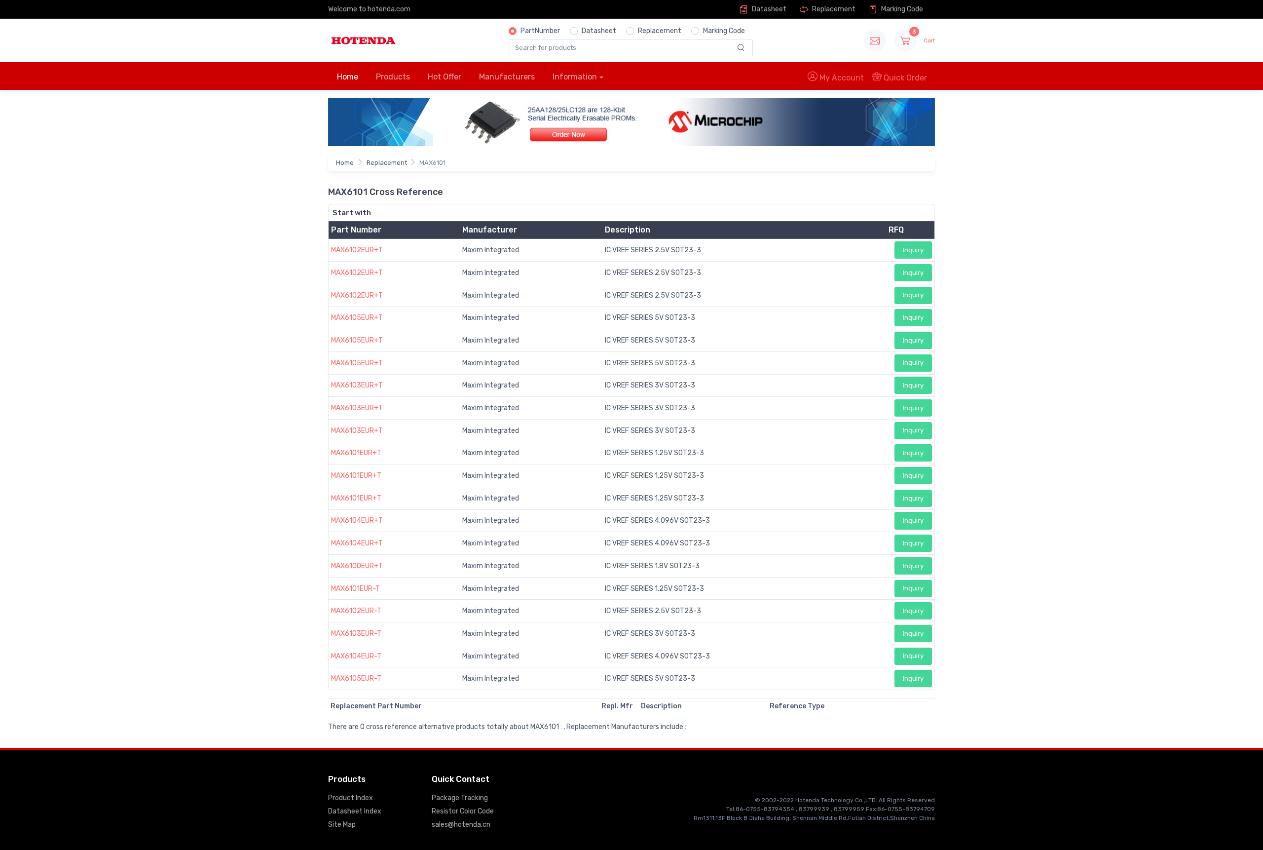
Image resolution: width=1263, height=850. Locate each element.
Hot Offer (444, 76)
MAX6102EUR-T (356, 611)
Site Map (342, 824)
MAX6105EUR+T (357, 317)
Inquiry (913, 250)
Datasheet (768, 9)
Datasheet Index (354, 811)
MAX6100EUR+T (357, 566)
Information (575, 76)
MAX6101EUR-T (355, 588)
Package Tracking (460, 798)
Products (393, 76)
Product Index (350, 798)
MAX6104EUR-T (356, 656)
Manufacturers (507, 76)
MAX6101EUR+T (356, 453)
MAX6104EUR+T (357, 520)
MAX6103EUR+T (357, 385)
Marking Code (901, 9)
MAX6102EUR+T (357, 250)
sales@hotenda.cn (461, 824)
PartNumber (540, 31)
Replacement (833, 9)
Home (347, 76)
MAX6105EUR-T (356, 678)
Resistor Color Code (463, 811)
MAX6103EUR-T (356, 633)
